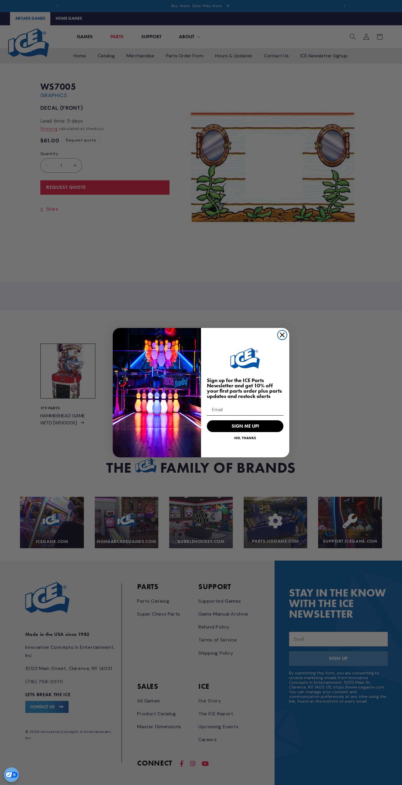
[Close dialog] (282, 335)
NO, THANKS (245, 438)
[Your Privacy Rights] (11, 774)
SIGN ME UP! (245, 426)
